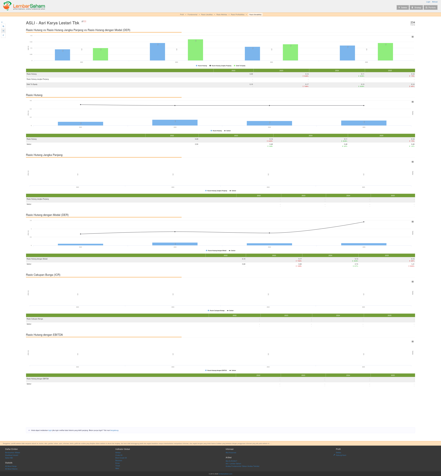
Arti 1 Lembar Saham (233, 463)
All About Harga (11, 466)
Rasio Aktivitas (221, 14)
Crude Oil (118, 455)
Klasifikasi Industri (11, 455)
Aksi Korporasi (231, 452)
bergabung (114, 430)
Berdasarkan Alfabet (12, 452)
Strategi (417, 7)
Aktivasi (435, 2)
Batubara (118, 460)
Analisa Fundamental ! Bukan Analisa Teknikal (242, 466)
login (50, 430)
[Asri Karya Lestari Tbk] (82, 21)
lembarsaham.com (225, 474)
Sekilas (338, 452)
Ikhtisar (118, 452)
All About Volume (11, 469)
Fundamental (192, 14)
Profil (182, 14)
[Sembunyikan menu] (2, 22)
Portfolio (432, 7)
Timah (117, 466)
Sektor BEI (9, 458)
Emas (117, 463)
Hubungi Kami (341, 455)
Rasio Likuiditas (207, 14)
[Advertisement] (95, 408)
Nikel (117, 468)
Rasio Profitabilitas (237, 14)
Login (428, 2)
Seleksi (404, 7)
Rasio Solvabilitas (255, 14)
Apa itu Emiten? (231, 461)
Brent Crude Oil (121, 458)
